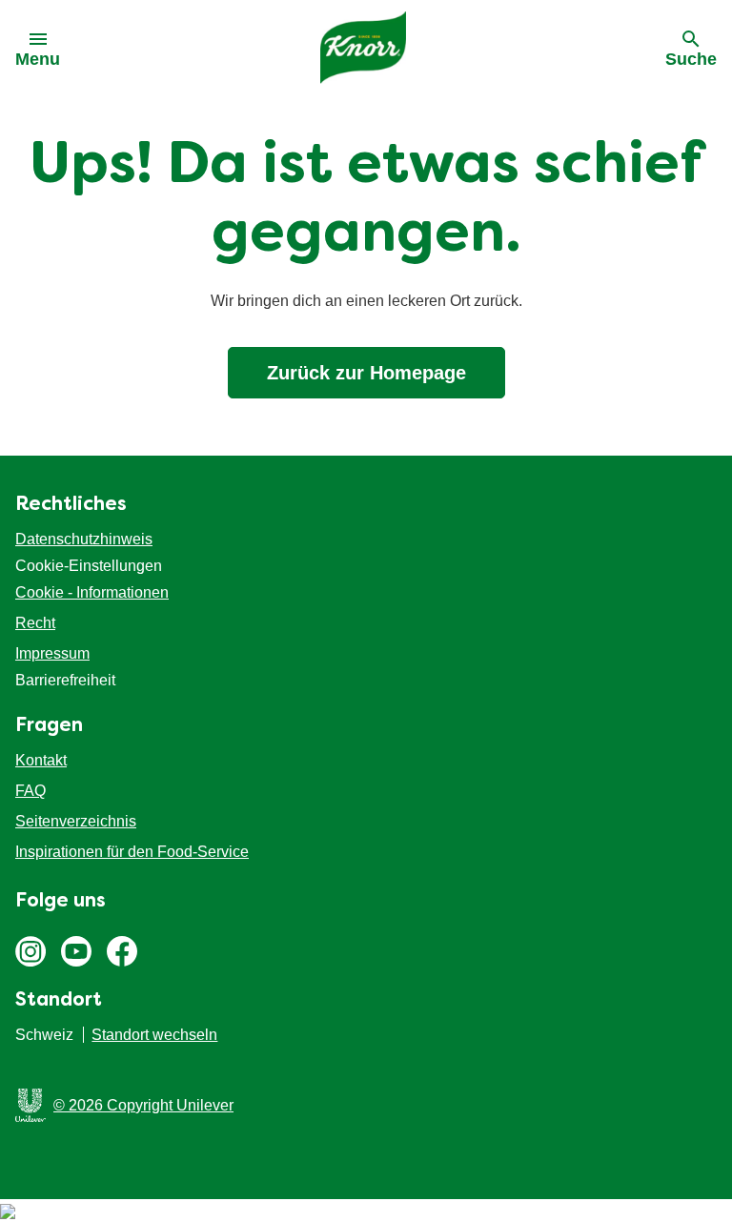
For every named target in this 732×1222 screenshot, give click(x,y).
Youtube (76, 951)
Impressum (52, 653)
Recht (35, 623)
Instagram (30, 951)
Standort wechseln (154, 1035)
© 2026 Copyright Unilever (143, 1105)
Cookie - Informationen (92, 592)
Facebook (122, 951)
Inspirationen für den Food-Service (132, 852)
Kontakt (41, 760)
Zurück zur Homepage (366, 372)
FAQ (30, 791)
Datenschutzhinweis (83, 539)
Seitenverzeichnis (75, 821)
